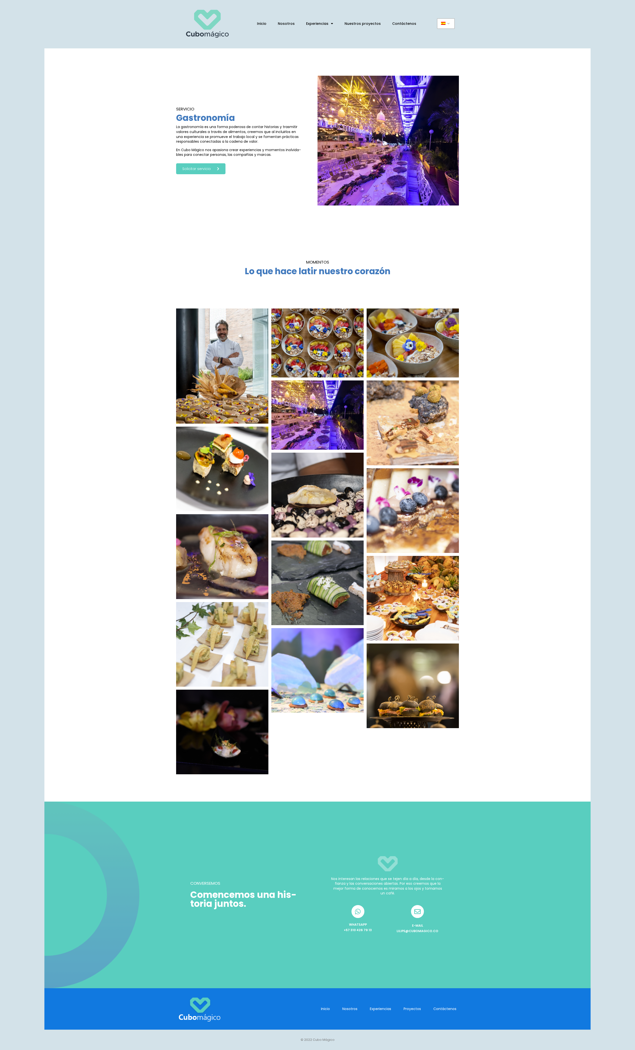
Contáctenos (404, 23)
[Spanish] (445, 24)
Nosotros (286, 23)
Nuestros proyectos (363, 23)
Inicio (261, 23)
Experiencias (317, 23)
